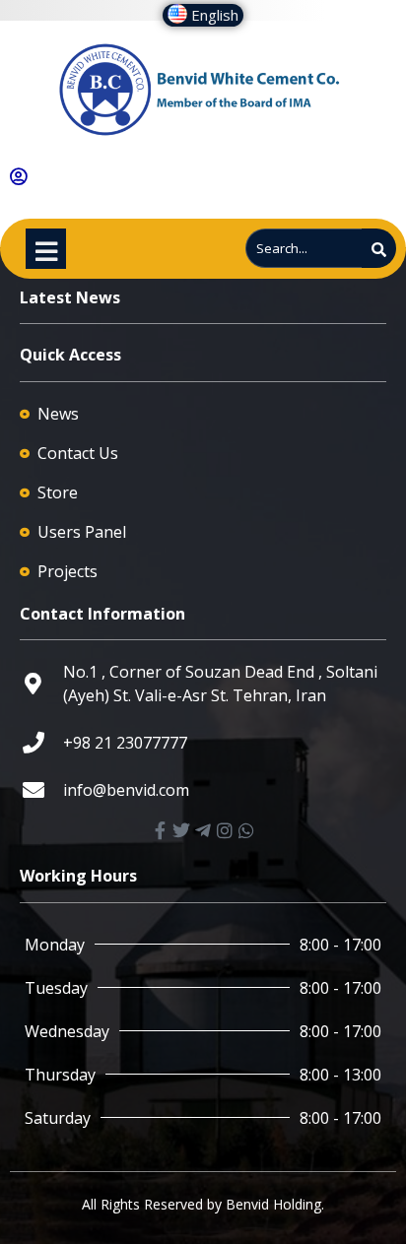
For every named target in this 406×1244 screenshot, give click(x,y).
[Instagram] (225, 830)
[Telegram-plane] (203, 830)
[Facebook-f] (160, 830)
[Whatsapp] (246, 830)
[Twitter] (181, 830)
